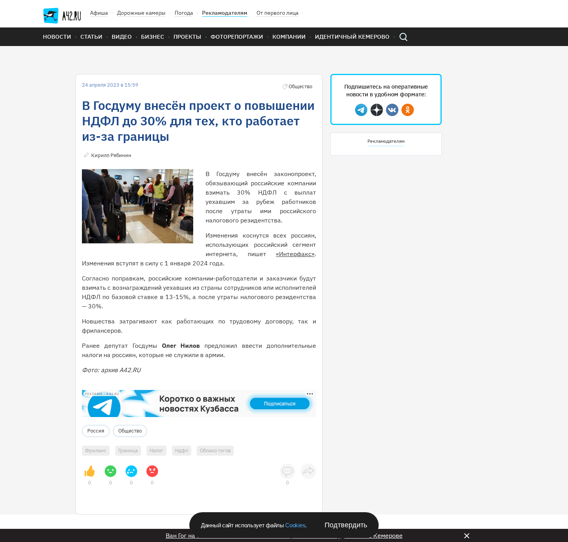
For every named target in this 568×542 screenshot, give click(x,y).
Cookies (295, 525)
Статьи (91, 36)
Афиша (99, 12)
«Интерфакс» (295, 254)
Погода (184, 12)
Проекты (187, 36)
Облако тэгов (215, 450)
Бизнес (152, 36)
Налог (156, 450)
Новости (57, 36)
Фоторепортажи (237, 36)
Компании (289, 36)
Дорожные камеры (141, 12)
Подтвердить (346, 525)
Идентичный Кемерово (352, 36)
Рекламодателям (224, 12)
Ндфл (181, 450)
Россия (95, 430)
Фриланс (96, 450)
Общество (130, 430)
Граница (128, 450)
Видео (122, 36)
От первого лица (277, 12)
